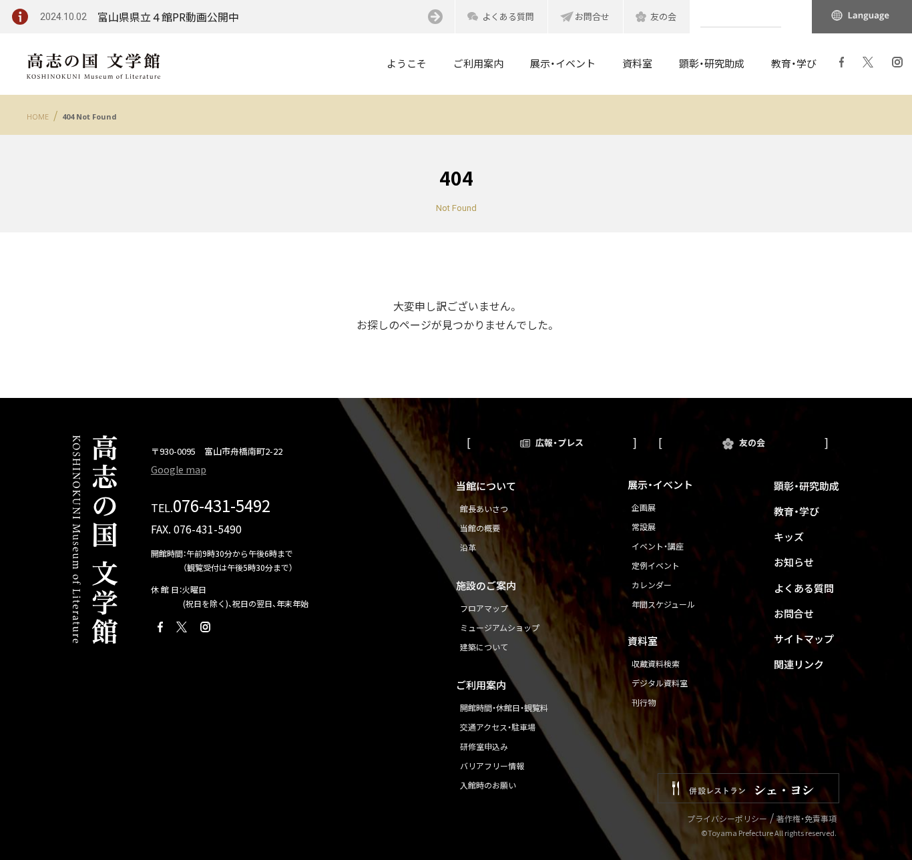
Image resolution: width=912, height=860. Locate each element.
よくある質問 (508, 16)
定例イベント (656, 565)
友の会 (663, 16)
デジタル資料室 (660, 682)
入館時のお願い (488, 785)
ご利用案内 (481, 685)
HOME (38, 117)
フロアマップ (484, 608)
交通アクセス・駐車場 (497, 726)
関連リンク (799, 664)
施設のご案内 (486, 585)
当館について (486, 486)
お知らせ (794, 562)
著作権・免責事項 (806, 818)
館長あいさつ (484, 508)
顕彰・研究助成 (806, 486)
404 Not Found (89, 117)
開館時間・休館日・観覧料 (504, 707)
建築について (484, 646)
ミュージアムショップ (499, 627)
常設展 (644, 526)
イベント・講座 (658, 546)
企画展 (644, 507)
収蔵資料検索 (656, 663)
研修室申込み (484, 746)
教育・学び (796, 511)
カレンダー (652, 584)
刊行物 (644, 702)
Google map (178, 469)
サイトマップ (804, 639)
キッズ (789, 536)
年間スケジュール (663, 604)
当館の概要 (480, 527)
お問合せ (592, 16)
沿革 (468, 547)
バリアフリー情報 (492, 765)
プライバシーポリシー (727, 818)
